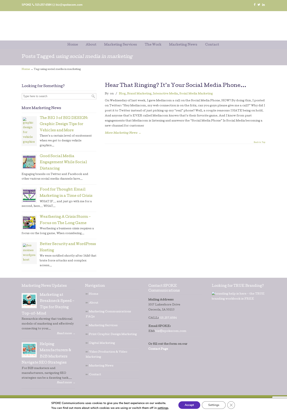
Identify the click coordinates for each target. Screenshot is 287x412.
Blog (122, 94)
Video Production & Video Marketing (106, 355)
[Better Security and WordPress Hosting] (29, 253)
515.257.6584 (168, 318)
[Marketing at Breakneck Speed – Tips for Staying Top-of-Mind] (29, 300)
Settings (213, 405)
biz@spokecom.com (69, 4)
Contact (95, 374)
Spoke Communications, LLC (127, 21)
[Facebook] (254, 4)
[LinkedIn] (263, 4)
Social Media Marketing (196, 94)
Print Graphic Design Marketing (113, 334)
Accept (189, 405)
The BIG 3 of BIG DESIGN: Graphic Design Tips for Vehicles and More (64, 124)
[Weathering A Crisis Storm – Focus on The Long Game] (29, 222)
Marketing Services (103, 325)
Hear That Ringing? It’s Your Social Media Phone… (175, 85)
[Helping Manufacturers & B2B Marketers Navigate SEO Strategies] (29, 350)
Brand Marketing (139, 94)
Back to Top (259, 142)
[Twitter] (259, 4)
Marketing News (101, 366)
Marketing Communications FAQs (108, 314)
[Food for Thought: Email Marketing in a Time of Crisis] (29, 195)
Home (26, 69)
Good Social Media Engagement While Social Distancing (63, 163)
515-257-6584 (43, 4)
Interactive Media (165, 94)
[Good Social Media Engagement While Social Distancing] (29, 162)
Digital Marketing (102, 343)
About (93, 303)
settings (163, 408)
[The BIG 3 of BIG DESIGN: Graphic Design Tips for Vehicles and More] (29, 131)
